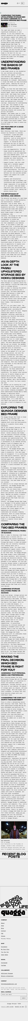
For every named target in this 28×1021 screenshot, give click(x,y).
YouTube (3, 965)
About (2, 923)
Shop (2, 925)
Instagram (4, 962)
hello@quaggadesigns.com (9, 984)
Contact (3, 930)
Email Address (6, 991)
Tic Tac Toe (5, 952)
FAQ (2, 933)
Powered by (7, 1006)
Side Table (4, 954)
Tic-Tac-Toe (5, 761)
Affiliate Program (7, 973)
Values (3, 936)
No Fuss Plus (5, 949)
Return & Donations (7, 976)
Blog (2, 928)
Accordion (14, 774)
